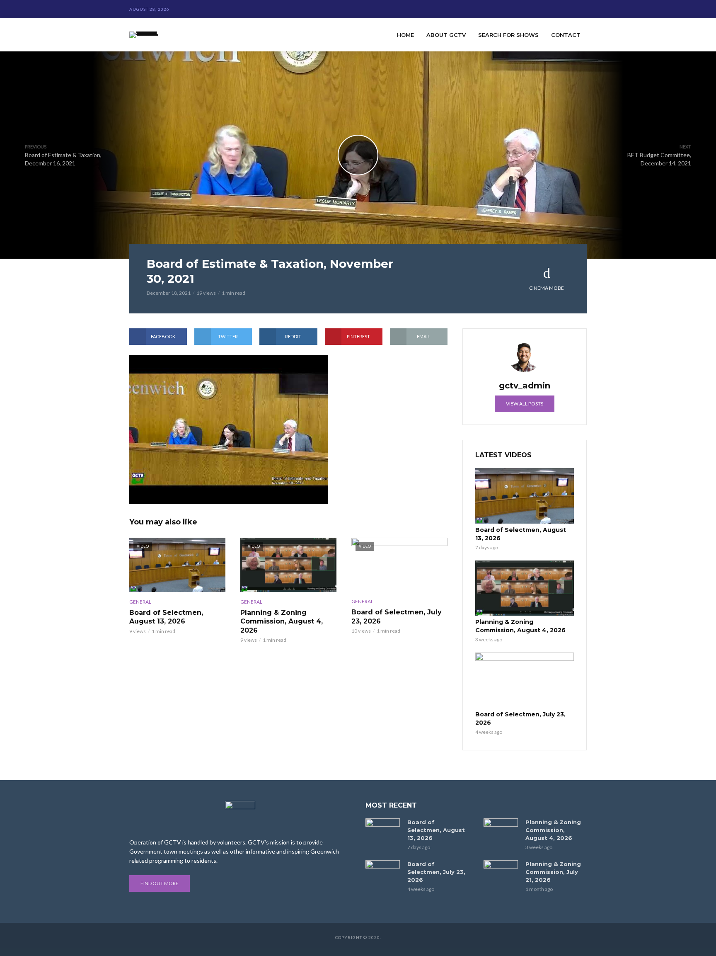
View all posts (524, 403)
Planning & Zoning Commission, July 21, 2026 (553, 872)
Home (405, 35)
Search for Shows (508, 35)
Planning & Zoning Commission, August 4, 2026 (281, 621)
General (140, 602)
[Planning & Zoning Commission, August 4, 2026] (524, 588)
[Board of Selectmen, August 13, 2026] (524, 496)
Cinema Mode (546, 288)
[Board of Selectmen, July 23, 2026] (524, 680)
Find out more (159, 883)
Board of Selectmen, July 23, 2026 (396, 616)
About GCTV (446, 35)
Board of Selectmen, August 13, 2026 (166, 617)
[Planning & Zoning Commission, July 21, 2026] (501, 871)
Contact (566, 35)
